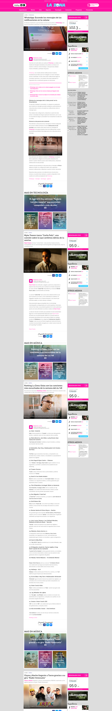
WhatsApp (59, 22)
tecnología (43, 178)
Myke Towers (28, 243)
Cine (40, 10)
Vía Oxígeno (82, 86)
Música (33, 10)
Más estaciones (64, 0)
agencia (49, 178)
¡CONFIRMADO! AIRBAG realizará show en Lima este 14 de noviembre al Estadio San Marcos (83, 302)
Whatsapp (31, 178)
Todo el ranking (83, 68)
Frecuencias (89, 10)
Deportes (48, 10)
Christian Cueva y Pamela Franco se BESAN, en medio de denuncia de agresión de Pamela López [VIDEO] (82, 105)
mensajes (37, 178)
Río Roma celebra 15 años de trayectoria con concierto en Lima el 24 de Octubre (83, 77)
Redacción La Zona (37, 57)
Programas (79, 10)
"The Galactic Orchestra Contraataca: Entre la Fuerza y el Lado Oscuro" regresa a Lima (83, 84)
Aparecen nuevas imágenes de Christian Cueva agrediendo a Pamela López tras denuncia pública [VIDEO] (82, 120)
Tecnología (58, 10)
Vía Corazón (82, 80)
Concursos (68, 10)
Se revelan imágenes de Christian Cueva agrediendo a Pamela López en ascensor (82, 112)
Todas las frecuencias (78, 31)
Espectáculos (23, 10)
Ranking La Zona (33, 617)
